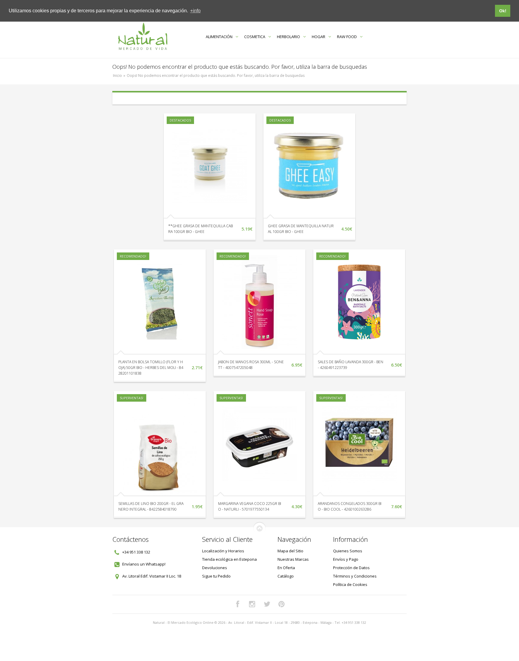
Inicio (117, 75)
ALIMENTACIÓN (219, 36)
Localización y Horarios (223, 551)
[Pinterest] (282, 604)
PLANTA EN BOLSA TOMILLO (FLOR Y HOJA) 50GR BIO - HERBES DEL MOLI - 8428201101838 (150, 367)
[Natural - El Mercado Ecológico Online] (142, 36)
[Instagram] (252, 604)
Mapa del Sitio (290, 551)
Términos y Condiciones (355, 576)
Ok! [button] (502, 10)
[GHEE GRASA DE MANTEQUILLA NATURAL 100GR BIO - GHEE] (309, 166)
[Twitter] (267, 604)
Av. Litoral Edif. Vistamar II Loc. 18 (151, 576)
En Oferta (286, 567)
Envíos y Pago (345, 559)
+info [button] (195, 10)
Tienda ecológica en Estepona (229, 559)
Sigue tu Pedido (216, 576)
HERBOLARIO (288, 36)
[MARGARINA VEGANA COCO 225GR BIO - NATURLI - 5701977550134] (259, 443)
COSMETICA (254, 36)
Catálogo (286, 576)
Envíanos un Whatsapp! (143, 564)
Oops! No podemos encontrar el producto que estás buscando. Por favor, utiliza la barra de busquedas (216, 75)
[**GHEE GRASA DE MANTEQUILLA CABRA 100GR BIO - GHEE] (210, 166)
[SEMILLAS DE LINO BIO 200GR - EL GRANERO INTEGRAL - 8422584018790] (160, 443)
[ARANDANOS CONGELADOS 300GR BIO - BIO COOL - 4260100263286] (359, 443)
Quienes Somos (347, 551)
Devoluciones (214, 567)
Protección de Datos (351, 567)
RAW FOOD (347, 36)
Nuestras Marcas (293, 559)
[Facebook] (238, 604)
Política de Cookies (350, 584)
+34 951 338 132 (136, 552)
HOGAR (318, 36)
